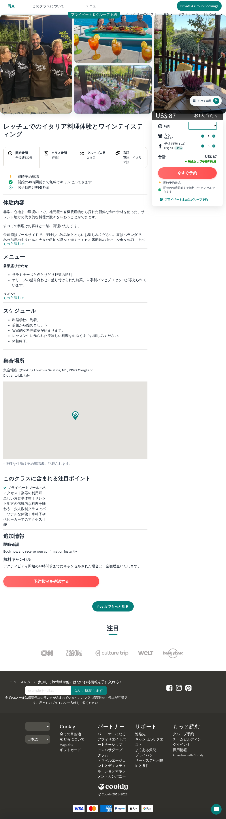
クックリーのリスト (141, 14)
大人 (168, 136)
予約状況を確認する (51, 581)
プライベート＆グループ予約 (94, 14)
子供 (174, 146)
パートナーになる (112, 734)
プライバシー (145, 755)
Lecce (43, 113)
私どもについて (72, 739)
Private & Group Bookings (199, 6)
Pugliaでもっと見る (113, 606)
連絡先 (140, 734)
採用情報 (180, 750)
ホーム (8, 113)
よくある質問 (145, 750)
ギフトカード (188, 14)
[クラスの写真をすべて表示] (36, 64)
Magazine (66, 744)
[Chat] (216, 809)
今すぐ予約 (187, 172)
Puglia (31, 113)
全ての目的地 (70, 734)
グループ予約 (183, 734)
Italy (20, 113)
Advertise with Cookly (188, 755)
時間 (167, 126)
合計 (162, 157)
